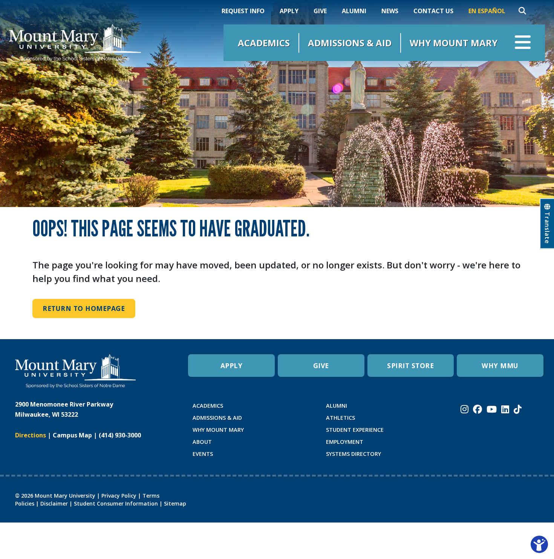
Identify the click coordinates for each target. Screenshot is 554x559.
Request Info (243, 11)
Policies (24, 503)
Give (320, 11)
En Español (486, 11)
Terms (150, 495)
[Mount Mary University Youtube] (491, 409)
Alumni (354, 11)
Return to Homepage (84, 308)
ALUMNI (336, 405)
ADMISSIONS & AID (217, 417)
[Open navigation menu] (523, 42)
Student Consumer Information (116, 503)
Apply (289, 11)
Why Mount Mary (453, 43)
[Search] (522, 11)
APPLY (231, 365)
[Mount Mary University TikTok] (517, 409)
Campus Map (72, 435)
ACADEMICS (208, 405)
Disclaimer (54, 503)
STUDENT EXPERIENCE (355, 429)
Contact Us (433, 11)
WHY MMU (500, 365)
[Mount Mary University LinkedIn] (505, 409)
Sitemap (175, 503)
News (389, 11)
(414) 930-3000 (120, 435)
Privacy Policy (118, 495)
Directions (30, 435)
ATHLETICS (340, 417)
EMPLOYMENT (344, 441)
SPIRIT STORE (410, 365)
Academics (264, 43)
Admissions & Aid (350, 43)
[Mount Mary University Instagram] (464, 409)
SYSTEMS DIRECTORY (353, 453)
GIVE (321, 365)
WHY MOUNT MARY (218, 429)
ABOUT (202, 441)
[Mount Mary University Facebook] (477, 409)
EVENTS (203, 453)
